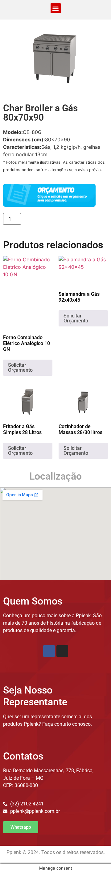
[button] (56, 8)
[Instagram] (62, 651)
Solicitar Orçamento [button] (20, 367)
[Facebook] (49, 651)
